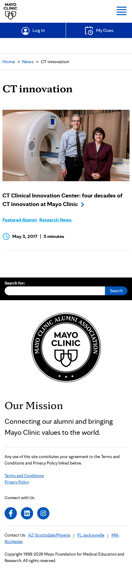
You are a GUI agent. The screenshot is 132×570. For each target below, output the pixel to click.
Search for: (15, 283)
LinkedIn (27, 513)
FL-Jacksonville (90, 535)
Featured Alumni (19, 220)
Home (8, 61)
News (28, 61)
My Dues (105, 30)
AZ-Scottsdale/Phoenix (49, 535)
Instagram (43, 513)
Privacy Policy (17, 482)
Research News (55, 220)
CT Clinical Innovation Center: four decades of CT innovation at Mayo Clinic (62, 200)
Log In (39, 30)
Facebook (11, 513)
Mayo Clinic (10, 11)
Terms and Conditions (24, 475)
